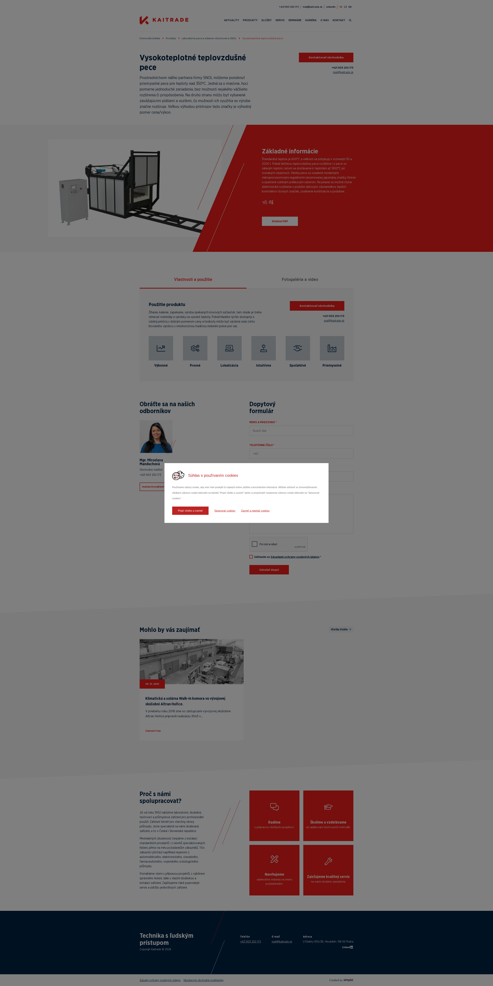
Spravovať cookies (224, 510)
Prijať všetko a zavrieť (190, 510)
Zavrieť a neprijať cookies (255, 510)
